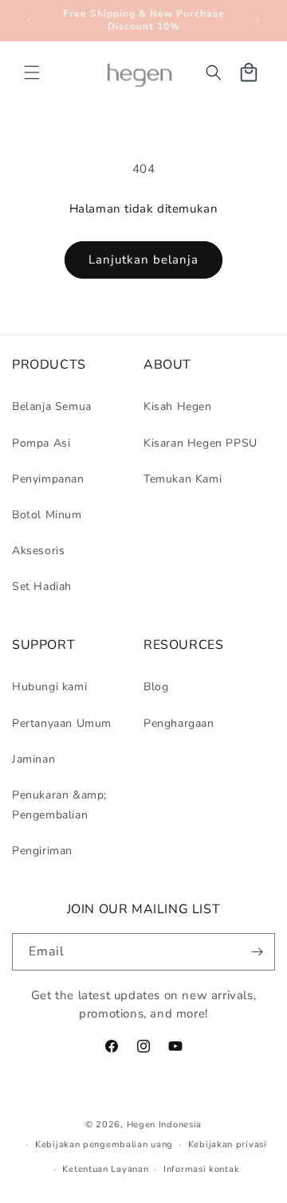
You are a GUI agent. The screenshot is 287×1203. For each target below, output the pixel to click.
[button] (31, 72)
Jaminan (33, 759)
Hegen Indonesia (164, 1125)
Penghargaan (179, 723)
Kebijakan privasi (227, 1144)
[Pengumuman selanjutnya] (257, 20)
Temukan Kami (183, 478)
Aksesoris (38, 550)
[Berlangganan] (256, 952)
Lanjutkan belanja (143, 260)
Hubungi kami (49, 686)
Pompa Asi (41, 443)
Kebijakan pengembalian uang (104, 1144)
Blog (156, 686)
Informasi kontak (201, 1169)
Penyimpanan (48, 478)
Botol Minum (47, 514)
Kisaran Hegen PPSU (201, 443)
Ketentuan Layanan (105, 1169)
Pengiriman (42, 850)
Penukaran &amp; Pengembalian (59, 804)
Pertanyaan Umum (62, 723)
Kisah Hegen (178, 406)
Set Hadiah (42, 586)
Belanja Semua (52, 406)
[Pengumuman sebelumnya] (29, 20)
